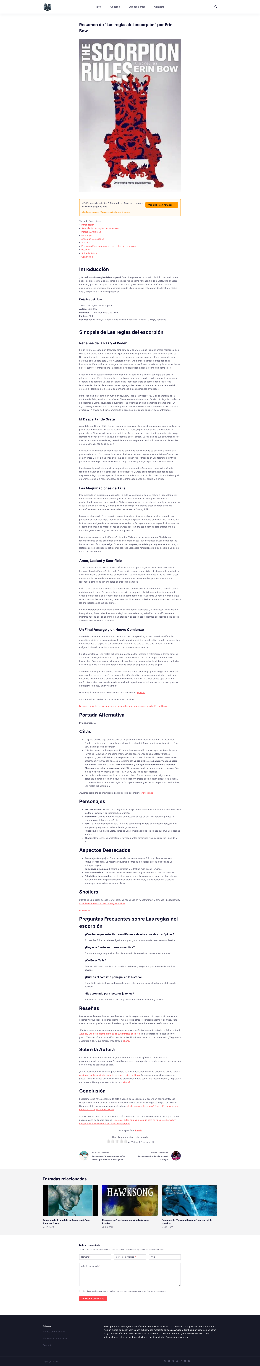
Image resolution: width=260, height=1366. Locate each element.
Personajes (86, 235)
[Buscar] (215, 6)
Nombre (85, 1257)
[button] (85, 910)
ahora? (126, 1041)
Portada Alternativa (91, 231)
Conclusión (87, 256)
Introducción (87, 224)
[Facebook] (165, 1361)
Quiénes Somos (137, 6)
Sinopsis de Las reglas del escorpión (100, 228)
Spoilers (85, 242)
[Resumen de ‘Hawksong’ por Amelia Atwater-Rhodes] (130, 1200)
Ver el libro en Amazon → (161, 204)
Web (153, 1257)
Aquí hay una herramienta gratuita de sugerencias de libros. (109, 1033)
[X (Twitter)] (169, 1361)
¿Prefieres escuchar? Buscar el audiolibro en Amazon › (106, 212)
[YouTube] (185, 1361)
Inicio (99, 6)
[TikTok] (181, 1361)
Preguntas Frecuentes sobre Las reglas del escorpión (108, 246)
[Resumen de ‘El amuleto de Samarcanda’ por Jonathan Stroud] (70, 1200)
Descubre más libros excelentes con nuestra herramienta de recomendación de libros (123, 706)
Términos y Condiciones (55, 1338)
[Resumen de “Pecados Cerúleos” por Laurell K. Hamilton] (189, 1200)
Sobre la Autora (89, 253)
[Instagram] (189, 1361)
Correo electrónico (126, 1257)
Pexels (138, 1130)
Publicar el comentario (93, 1298)
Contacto (159, 6)
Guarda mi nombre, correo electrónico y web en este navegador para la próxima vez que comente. (124, 1291)
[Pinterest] (173, 1361)
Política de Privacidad (54, 1331)
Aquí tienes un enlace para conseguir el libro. (102, 903)
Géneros (115, 6)
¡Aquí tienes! (147, 792)
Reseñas (85, 249)
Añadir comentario (90, 1266)
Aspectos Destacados (92, 239)
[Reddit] (177, 1361)
